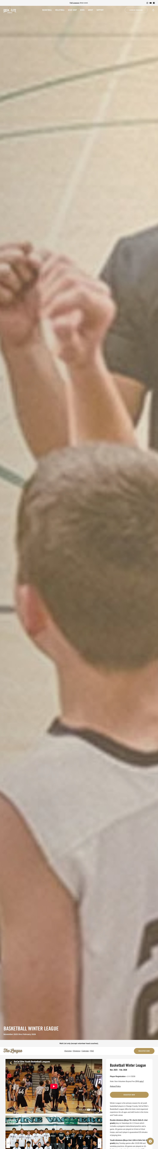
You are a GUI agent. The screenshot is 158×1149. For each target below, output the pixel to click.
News (82, 10)
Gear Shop (72, 10)
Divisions (76, 1051)
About (90, 10)
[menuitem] (147, 3)
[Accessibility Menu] (150, 1141)
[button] (147, 3)
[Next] (100, 1143)
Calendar (85, 1051)
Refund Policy (115, 1086)
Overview (68, 1051)
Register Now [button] (144, 1051)
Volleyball (60, 10)
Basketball (47, 10)
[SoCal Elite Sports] (10, 10)
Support (100, 10)
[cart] (153, 10)
